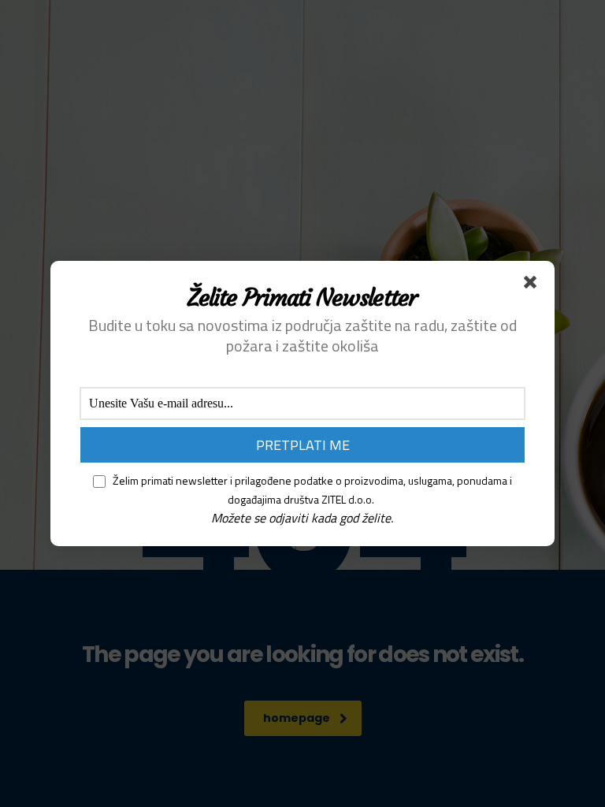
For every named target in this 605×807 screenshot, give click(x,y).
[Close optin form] (533, 285)
